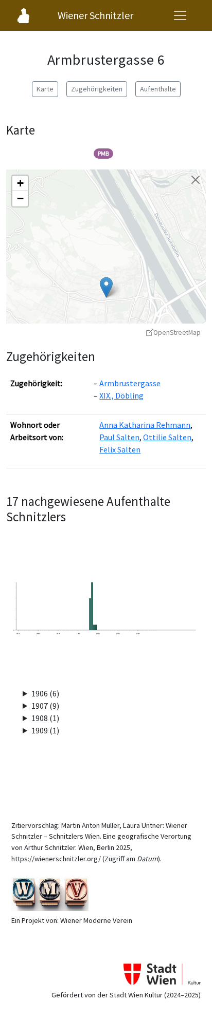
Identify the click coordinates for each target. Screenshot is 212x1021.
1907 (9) (45, 706)
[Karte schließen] (195, 180)
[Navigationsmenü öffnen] (180, 15)
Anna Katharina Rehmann (144, 425)
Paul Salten (119, 437)
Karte (45, 88)
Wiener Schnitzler (95, 15)
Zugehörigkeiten (96, 88)
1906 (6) (45, 693)
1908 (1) (45, 718)
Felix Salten (119, 449)
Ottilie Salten (167, 437)
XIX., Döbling (121, 395)
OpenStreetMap (177, 332)
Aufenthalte (158, 88)
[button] (106, 287)
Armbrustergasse (130, 383)
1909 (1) (45, 730)
